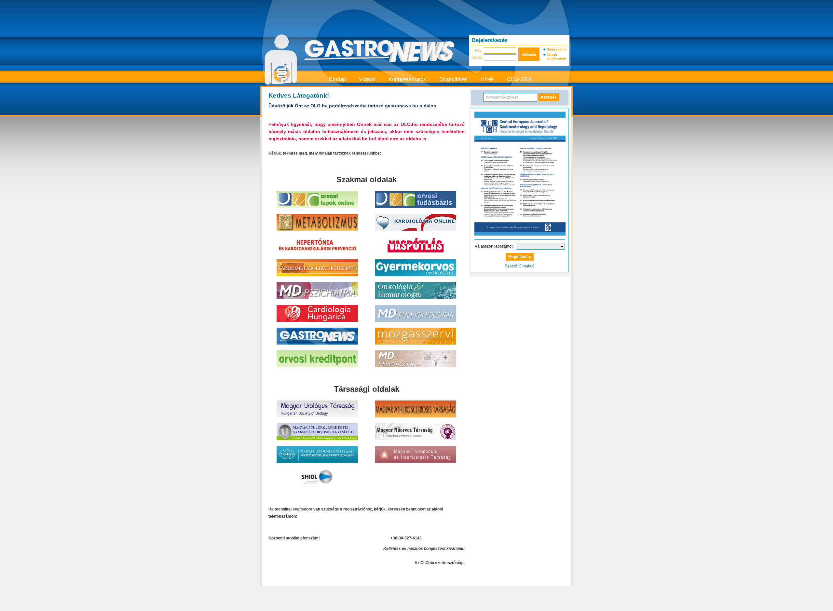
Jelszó (477, 57)
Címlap (337, 79)
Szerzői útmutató (520, 266)
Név (478, 50)
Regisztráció (556, 49)
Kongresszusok (407, 79)
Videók (367, 79)
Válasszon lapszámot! (494, 246)
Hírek (487, 79)
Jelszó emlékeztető (556, 56)
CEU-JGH (519, 79)
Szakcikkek (453, 79)
